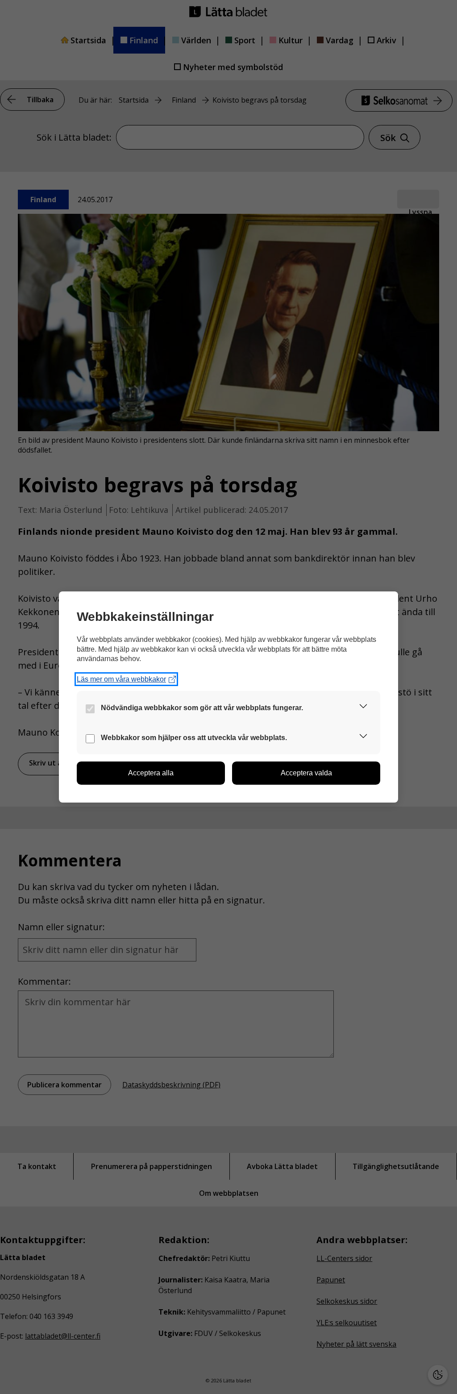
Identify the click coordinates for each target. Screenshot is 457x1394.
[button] (363, 707)
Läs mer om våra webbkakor (121, 679)
